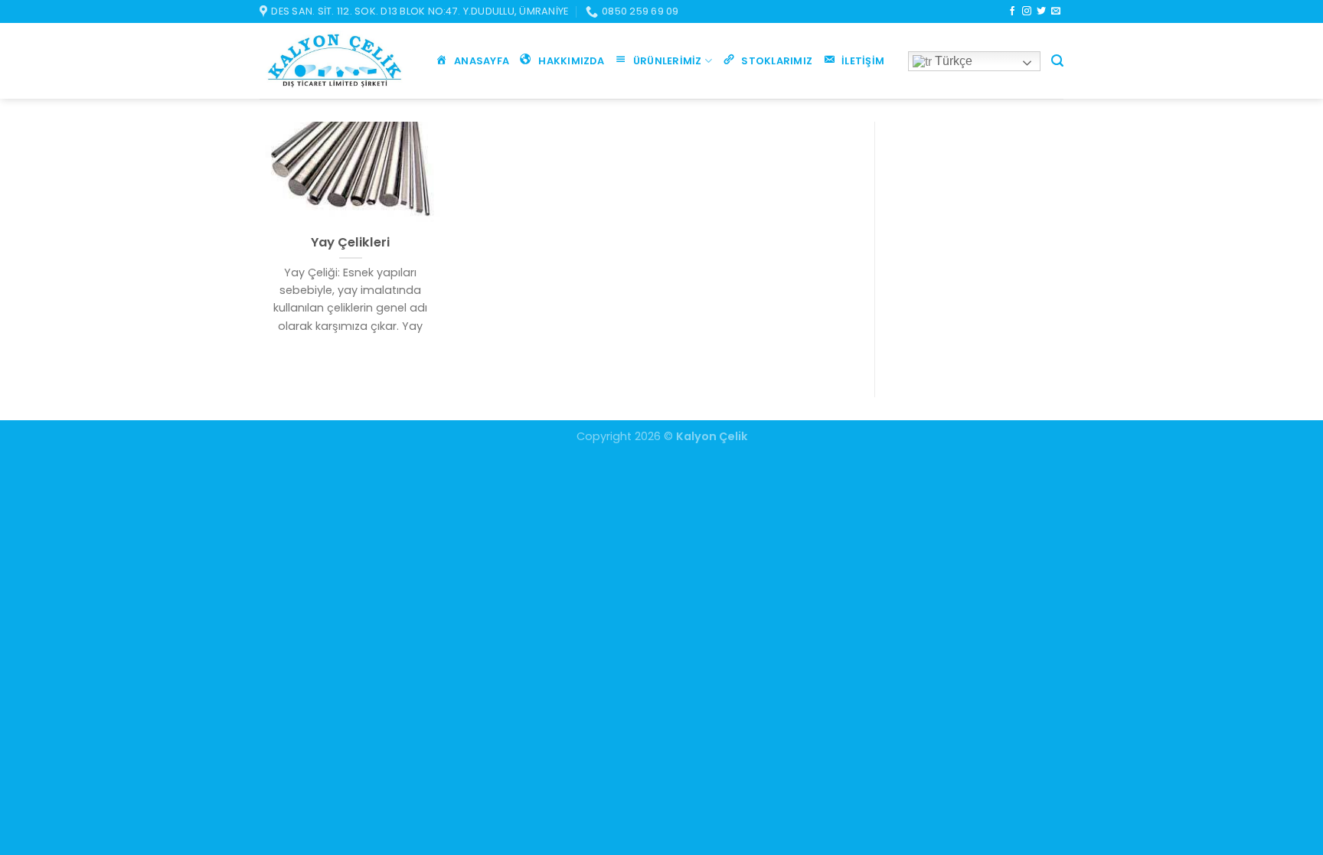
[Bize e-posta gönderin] (1055, 11)
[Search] (1057, 61)
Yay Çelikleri (350, 242)
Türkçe (952, 60)
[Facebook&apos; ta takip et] (1012, 11)
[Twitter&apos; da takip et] (1041, 11)
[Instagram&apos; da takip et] (1026, 11)
